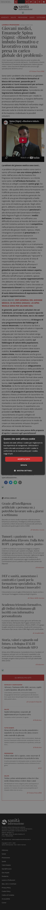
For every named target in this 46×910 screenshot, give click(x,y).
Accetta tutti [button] (24, 459)
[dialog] (23, 455)
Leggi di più (8, 454)
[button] (23, 470)
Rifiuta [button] (24, 465)
